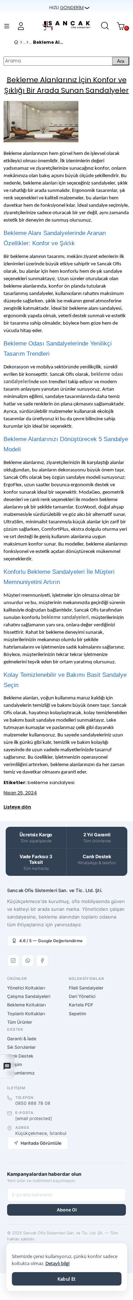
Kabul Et (66, 1279)
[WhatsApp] (28, 961)
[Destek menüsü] (7, 1066)
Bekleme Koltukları (26, 1004)
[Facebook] (42, 961)
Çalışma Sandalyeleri (28, 996)
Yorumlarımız (21, 1073)
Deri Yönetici (82, 996)
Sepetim (77, 1013)
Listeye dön (17, 807)
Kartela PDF (81, 1004)
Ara (120, 61)
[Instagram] (13, 961)
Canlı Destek (20, 1056)
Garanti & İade (21, 1038)
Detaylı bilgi (57, 1263)
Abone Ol (67, 1209)
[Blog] (27, 42)
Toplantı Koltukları (26, 1013)
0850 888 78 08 (32, 1103)
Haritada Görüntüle (41, 1143)
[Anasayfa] (21, 42)
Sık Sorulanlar (21, 1047)
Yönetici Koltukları (26, 988)
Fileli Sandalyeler (86, 988)
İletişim (14, 1064)
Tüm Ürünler (19, 1022)
